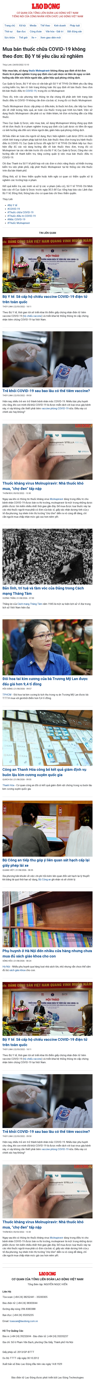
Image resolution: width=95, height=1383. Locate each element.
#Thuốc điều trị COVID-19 (21, 215)
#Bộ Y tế (12, 205)
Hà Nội (6, 966)
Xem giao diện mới (50, 37)
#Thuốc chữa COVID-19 (20, 212)
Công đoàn (36, 31)
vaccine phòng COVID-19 (55, 408)
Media (33, 25)
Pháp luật (75, 25)
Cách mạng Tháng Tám (29, 603)
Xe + (33, 37)
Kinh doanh (60, 25)
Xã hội (22, 25)
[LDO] (47, 265)
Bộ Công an (44, 879)
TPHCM (6, 694)
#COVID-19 (13, 208)
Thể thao (45, 25)
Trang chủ (9, 25)
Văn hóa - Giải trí (54, 31)
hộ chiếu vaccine (33, 315)
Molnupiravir (56, 499)
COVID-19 (31, 90)
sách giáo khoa (17, 970)
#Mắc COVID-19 (16, 219)
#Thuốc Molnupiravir (18, 223)
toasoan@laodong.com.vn (24, 1321)
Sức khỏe (9, 37)
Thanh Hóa (8, 785)
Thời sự (8, 31)
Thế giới (23, 37)
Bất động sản (74, 31)
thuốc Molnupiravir (39, 70)
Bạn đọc (21, 31)
